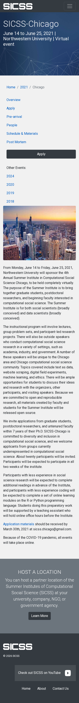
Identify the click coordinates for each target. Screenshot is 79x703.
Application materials (18, 524)
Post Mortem (16, 142)
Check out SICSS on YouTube (40, 673)
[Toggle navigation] (70, 6)
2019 (10, 193)
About (41, 689)
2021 (24, 87)
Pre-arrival (14, 117)
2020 (10, 185)
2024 (10, 176)
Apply (11, 108)
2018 (10, 201)
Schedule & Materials (22, 134)
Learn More (39, 616)
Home (11, 87)
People (12, 125)
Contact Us (61, 689)
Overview (13, 100)
